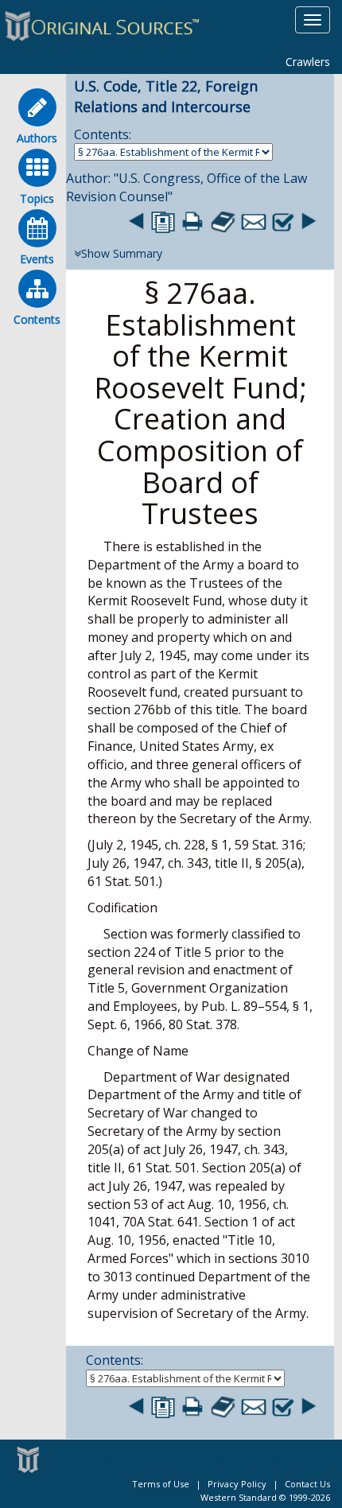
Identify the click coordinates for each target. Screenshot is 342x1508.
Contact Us (307, 1484)
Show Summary (121, 253)
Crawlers (308, 61)
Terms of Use (160, 1484)
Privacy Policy (237, 1484)
